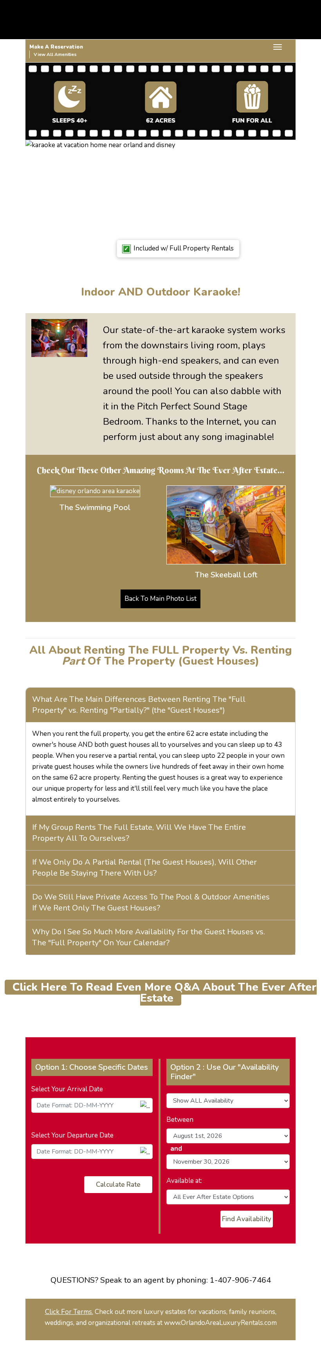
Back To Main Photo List (160, 598)
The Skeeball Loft (226, 575)
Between (179, 1119)
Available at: (184, 1180)
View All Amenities (55, 54)
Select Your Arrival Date (67, 1089)
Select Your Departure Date (72, 1135)
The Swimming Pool (95, 507)
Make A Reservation (56, 46)
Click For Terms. (69, 1311)
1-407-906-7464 (240, 1280)
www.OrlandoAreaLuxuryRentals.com (220, 1322)
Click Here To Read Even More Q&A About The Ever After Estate (165, 993)
